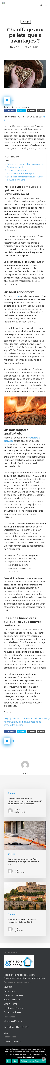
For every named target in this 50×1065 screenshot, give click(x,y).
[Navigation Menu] (46, 5)
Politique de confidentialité (32, 1061)
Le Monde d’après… (14, 1008)
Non (15, 1061)
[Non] (46, 1055)
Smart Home (10, 1004)
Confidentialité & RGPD (16, 1027)
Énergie (25, 22)
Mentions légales (13, 1021)
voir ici (16, 296)
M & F (16, 47)
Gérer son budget (13, 995)
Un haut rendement (17, 170)
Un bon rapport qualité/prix (20, 173)
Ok (8, 1061)
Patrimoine (9, 991)
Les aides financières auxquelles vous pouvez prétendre (25, 178)
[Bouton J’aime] (7, 100)
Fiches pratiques (12, 1012)
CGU (6, 1033)
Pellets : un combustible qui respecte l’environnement (25, 165)
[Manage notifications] (44, 1059)
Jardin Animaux (12, 999)
